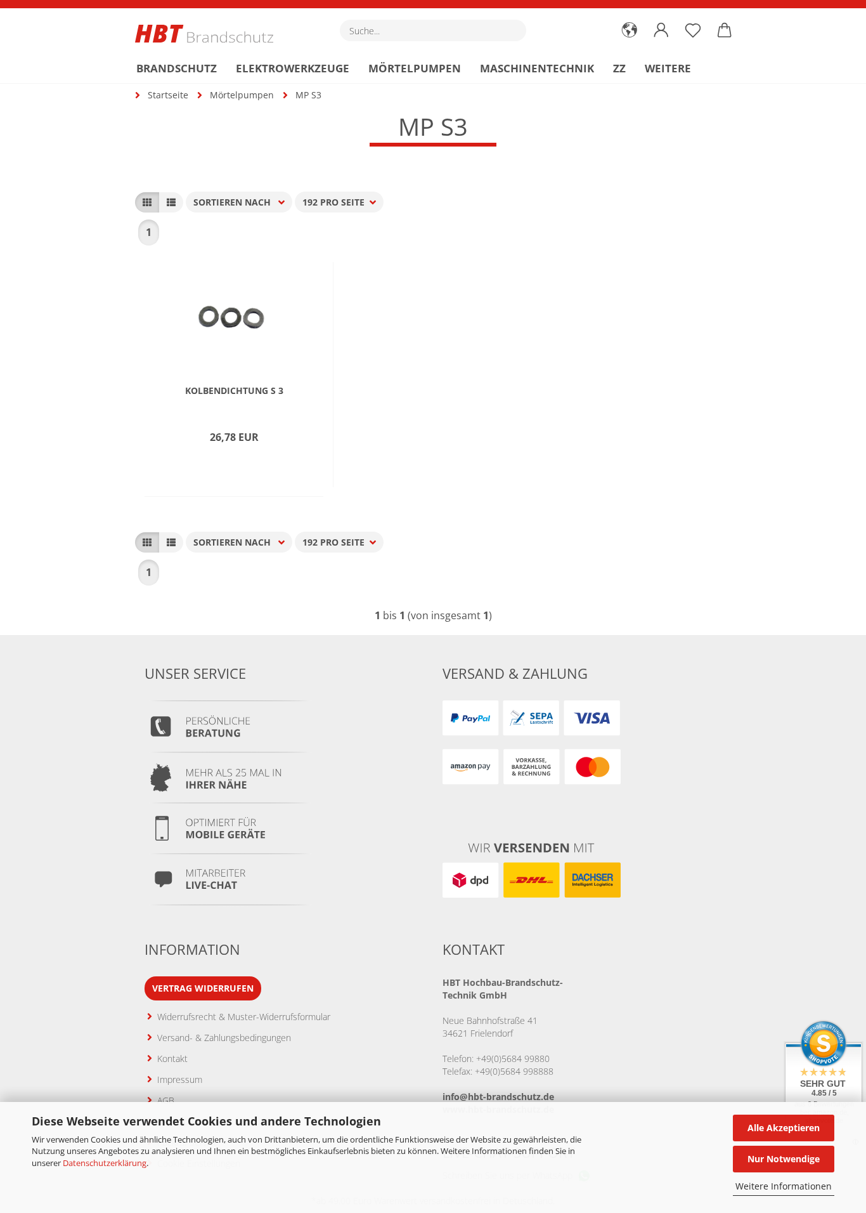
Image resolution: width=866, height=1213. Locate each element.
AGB (165, 1100)
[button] (629, 30)
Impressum (179, 1079)
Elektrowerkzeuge (292, 68)
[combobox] (239, 202)
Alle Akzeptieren (783, 1128)
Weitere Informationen (783, 1186)
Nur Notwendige (783, 1159)
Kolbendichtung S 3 (234, 390)
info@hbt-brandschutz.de (498, 1097)
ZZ (619, 68)
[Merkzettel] (693, 30)
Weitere (668, 68)
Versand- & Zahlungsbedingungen (224, 1038)
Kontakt (172, 1058)
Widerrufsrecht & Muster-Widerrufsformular (243, 1017)
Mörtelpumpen (414, 68)
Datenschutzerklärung (104, 1163)
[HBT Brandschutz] (209, 34)
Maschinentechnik (537, 68)
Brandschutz (176, 68)
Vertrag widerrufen (203, 988)
